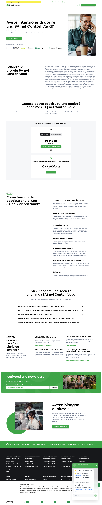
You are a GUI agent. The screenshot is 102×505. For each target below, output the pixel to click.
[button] (29, 5)
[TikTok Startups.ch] (84, 444)
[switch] (43, 502)
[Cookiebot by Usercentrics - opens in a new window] (9, 502)
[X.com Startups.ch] (95, 444)
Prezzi (63, 5)
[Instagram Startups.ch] (82, 444)
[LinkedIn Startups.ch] (87, 444)
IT (88, 2)
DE (84, 2)
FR (86, 2)
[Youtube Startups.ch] (90, 444)
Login (94, 2)
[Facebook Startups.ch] (92, 444)
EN (90, 2)
